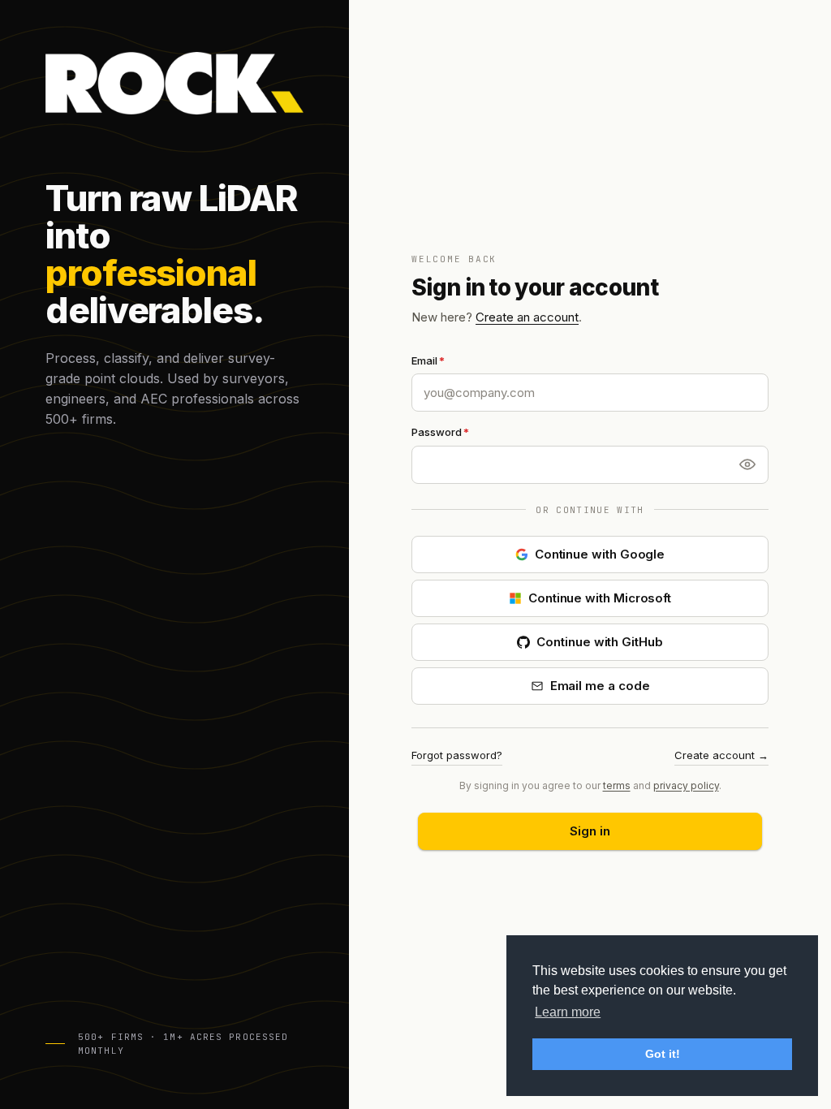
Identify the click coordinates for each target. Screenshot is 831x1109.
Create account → (721, 755)
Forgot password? (456, 755)
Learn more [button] (568, 1012)
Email (424, 360)
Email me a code (600, 685)
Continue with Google (600, 554)
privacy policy (686, 785)
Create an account (527, 317)
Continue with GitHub (599, 641)
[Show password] (747, 464)
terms (617, 785)
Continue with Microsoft (599, 598)
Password (436, 431)
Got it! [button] (662, 1053)
